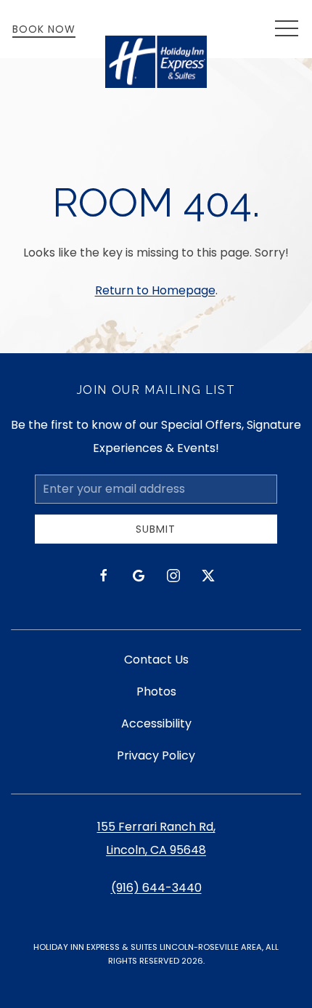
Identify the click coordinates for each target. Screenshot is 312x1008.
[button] (286, 29)
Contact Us (156, 659)
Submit (156, 529)
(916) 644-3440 (156, 887)
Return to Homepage (155, 290)
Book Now (43, 29)
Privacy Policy (156, 755)
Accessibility (156, 723)
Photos (156, 691)
